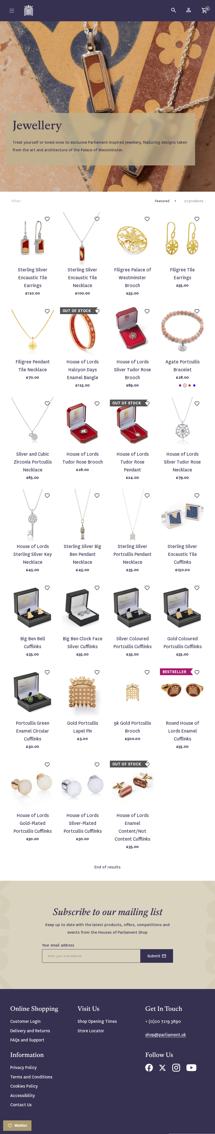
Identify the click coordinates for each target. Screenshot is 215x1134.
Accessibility (22, 1095)
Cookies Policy (24, 1086)
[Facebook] (149, 1070)
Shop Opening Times (97, 1021)
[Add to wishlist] (208, 6)
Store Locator (91, 1031)
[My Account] (189, 10)
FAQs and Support (27, 1040)
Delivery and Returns (30, 1031)
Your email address (58, 945)
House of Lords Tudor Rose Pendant (132, 462)
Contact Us (21, 1105)
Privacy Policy (23, 1067)
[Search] (173, 10)
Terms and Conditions (31, 1077)
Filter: (17, 201)
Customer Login (25, 1021)
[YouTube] (191, 1069)
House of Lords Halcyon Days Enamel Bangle (82, 370)
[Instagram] (176, 1070)
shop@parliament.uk (165, 1035)
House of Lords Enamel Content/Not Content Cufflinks (132, 827)
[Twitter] (162, 1069)
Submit (153, 956)
